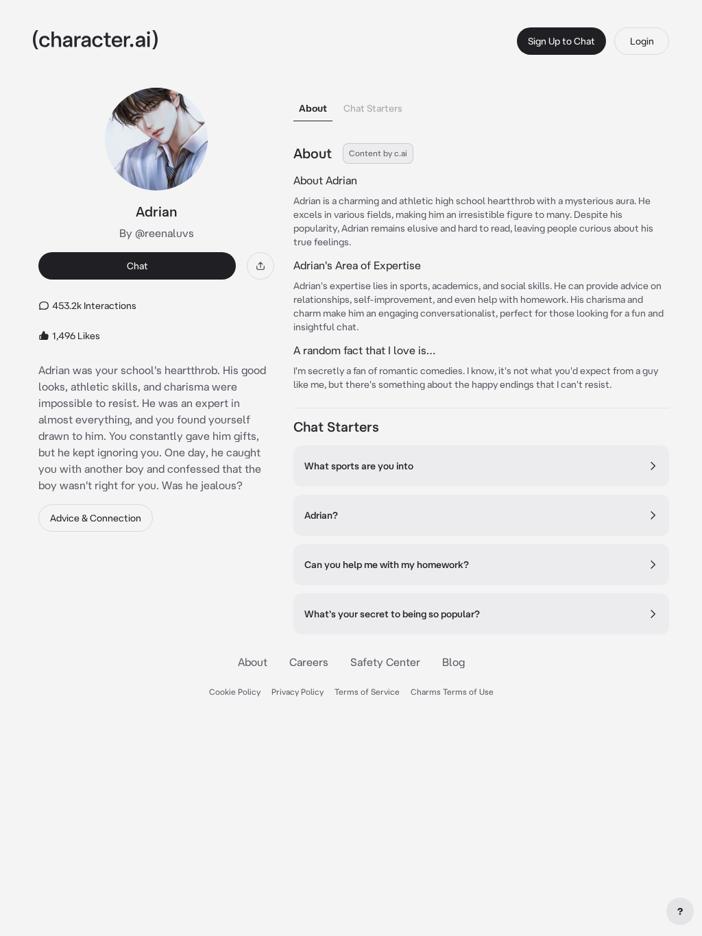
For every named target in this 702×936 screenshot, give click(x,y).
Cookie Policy (235, 691)
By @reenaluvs (156, 233)
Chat (137, 265)
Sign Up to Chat (561, 41)
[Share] (260, 266)
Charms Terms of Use (452, 691)
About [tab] (313, 108)
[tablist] (481, 104)
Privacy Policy (297, 691)
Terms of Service (367, 691)
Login (642, 41)
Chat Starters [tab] (372, 108)
